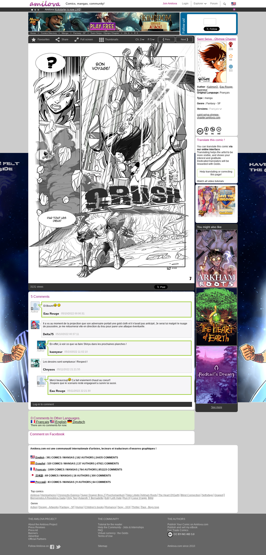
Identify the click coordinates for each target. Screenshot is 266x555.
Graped (218, 495)
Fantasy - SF (79, 33)
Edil (107, 498)
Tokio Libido (133, 495)
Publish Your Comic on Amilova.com (187, 524)
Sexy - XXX (124, 507)
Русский (40, 482)
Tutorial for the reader (110, 524)
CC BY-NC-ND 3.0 (184, 534)
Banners (33, 533)
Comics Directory (49, 33)
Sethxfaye (207, 495)
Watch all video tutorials (210, 181)
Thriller (136, 507)
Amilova (34, 495)
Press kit (33, 530)
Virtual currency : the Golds (113, 533)
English (60, 422)
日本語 (39, 475)
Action (33, 507)
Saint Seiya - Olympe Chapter (105, 33)
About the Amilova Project (42, 524)
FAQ (100, 530)
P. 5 (136, 33)
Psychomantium (115, 495)
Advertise (33, 536)
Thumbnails (111, 39)
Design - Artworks (49, 507)
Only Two (72, 498)
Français (42, 422)
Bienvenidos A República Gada (47, 498)
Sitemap (102, 546)
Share (65, 39)
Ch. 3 (126, 33)
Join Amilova (170, 3)
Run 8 (126, 498)
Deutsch (78, 422)
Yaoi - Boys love (150, 507)
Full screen (86, 39)
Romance (110, 507)
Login (185, 3)
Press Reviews (36, 527)
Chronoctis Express (69, 495)
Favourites (43, 39)
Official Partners (37, 539)
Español (40, 463)
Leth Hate (116, 498)
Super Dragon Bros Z (93, 495)
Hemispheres (48, 495)
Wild (150, 498)
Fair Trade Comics (177, 530)
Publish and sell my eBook (182, 527)
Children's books (94, 507)
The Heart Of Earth (168, 495)
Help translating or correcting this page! (216, 173)
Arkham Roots (149, 495)
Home (33, 33)
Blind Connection (190, 495)
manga (65, 33)
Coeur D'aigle (139, 498)
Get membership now (114, 9)
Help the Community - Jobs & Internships (121, 527)
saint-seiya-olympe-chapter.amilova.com (208, 116)
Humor (79, 507)
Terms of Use (105, 536)
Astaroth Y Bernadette (91, 498)
